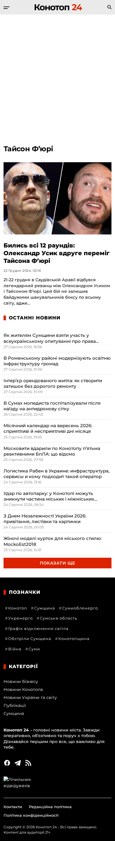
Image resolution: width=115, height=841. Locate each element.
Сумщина (44, 608)
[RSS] (28, 762)
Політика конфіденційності (31, 815)
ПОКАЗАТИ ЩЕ (57, 563)
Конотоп (17, 608)
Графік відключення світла (38, 628)
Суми (34, 649)
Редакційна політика (50, 806)
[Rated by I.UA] (57, 782)
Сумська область (58, 618)
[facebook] (7, 762)
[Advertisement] (57, 75)
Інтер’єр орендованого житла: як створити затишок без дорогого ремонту (53, 383)
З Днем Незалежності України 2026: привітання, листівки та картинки (45, 518)
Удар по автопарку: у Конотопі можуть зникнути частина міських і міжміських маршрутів (49, 496)
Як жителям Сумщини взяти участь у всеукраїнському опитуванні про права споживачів (50, 338)
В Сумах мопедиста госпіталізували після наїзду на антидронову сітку (52, 405)
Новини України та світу (30, 697)
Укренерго (20, 618)
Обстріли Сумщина (29, 638)
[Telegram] (17, 762)
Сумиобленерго (80, 608)
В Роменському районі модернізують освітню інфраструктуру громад (57, 360)
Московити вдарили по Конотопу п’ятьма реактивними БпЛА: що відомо (52, 451)
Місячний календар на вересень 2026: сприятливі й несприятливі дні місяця (48, 428)
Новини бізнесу (21, 681)
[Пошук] (109, 7)
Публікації (15, 705)
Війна (15, 649)
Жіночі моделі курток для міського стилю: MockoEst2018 (52, 541)
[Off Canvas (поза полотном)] (6, 8)
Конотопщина (74, 638)
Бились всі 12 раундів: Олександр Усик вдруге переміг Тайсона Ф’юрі (57, 253)
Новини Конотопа (23, 689)
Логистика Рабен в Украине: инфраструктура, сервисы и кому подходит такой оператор (56, 473)
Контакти (13, 806)
